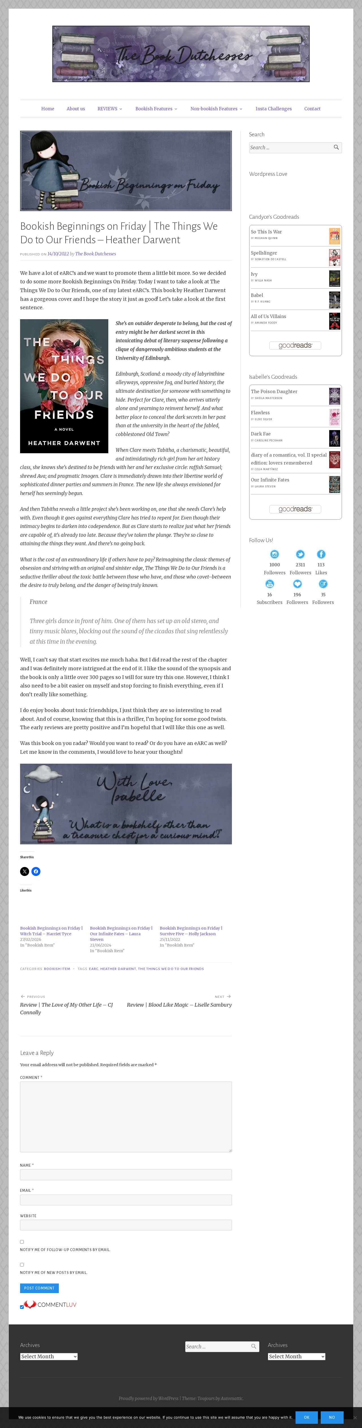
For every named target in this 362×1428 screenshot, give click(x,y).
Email (27, 1191)
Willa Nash (263, 280)
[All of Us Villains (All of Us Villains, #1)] (334, 328)
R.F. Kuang (263, 301)
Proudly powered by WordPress (148, 1398)
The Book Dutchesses (95, 254)
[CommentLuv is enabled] (50, 1307)
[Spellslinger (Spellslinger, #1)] (334, 265)
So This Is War (266, 232)
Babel (257, 295)
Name (27, 1166)
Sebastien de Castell (270, 259)
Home (47, 108)
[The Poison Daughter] (334, 403)
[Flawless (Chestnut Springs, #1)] (334, 424)
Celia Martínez (266, 469)
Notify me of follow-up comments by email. (65, 1250)
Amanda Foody (266, 322)
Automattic (232, 1398)
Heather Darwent (118, 969)
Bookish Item (57, 969)
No (332, 1418)
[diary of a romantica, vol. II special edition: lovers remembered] (334, 466)
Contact (312, 108)
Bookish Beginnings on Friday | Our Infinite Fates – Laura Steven (121, 934)
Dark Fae (261, 434)
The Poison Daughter (274, 391)
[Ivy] (334, 285)
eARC (93, 969)
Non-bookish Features (214, 108)
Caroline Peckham (269, 440)
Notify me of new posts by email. (54, 1273)
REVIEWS (107, 108)
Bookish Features (154, 108)
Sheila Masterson (269, 398)
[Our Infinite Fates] (334, 491)
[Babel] (334, 307)
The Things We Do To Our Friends (171, 969)
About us (76, 108)
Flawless (260, 412)
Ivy (254, 274)
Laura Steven (265, 486)
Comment (31, 1078)
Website (28, 1216)
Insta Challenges (274, 108)
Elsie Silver (263, 419)
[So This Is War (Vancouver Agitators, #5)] (334, 243)
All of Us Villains (268, 316)
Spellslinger (264, 253)
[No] (355, 1417)
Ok (306, 1418)
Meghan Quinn (266, 238)
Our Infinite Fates (270, 480)
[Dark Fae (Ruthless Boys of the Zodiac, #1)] (334, 445)
